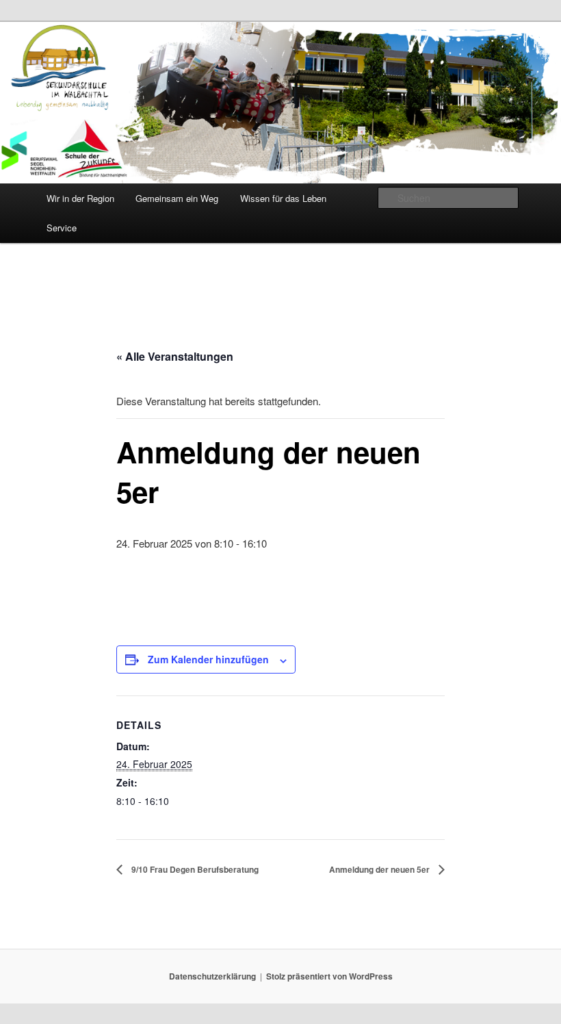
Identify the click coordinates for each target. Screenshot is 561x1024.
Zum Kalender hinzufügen (208, 659)
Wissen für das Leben (283, 198)
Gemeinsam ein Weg (176, 198)
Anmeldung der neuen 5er (380, 869)
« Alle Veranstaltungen (174, 356)
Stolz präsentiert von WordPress (329, 976)
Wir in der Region (80, 198)
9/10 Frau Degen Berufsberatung (194, 869)
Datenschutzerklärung (212, 976)
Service (62, 227)
